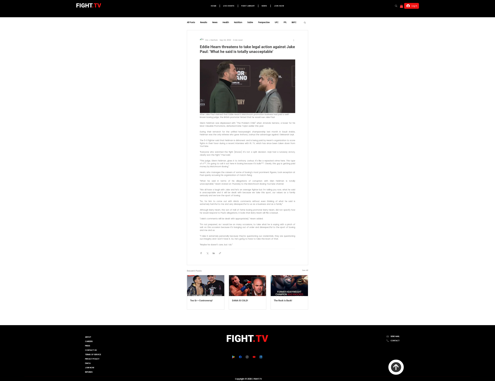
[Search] (396, 6)
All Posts (191, 22)
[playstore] (233, 357)
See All (305, 270)
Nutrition (238, 22)
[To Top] (396, 367)
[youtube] (254, 357)
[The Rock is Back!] (289, 285)
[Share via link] (220, 253)
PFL (285, 22)
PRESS (87, 345)
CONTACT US (91, 350)
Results (203, 22)
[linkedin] (261, 357)
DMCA (88, 363)
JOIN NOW (89, 367)
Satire (250, 22)
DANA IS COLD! (240, 300)
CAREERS (89, 341)
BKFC (294, 22)
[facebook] (240, 357)
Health (226, 22)
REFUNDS (89, 372)
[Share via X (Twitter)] (207, 253)
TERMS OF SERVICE (93, 354)
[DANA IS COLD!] (247, 285)
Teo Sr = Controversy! (201, 300)
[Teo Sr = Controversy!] (205, 285)
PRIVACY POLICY (92, 359)
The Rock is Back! (283, 300)
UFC (277, 22)
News (214, 22)
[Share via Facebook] (201, 253)
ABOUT (88, 337)
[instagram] (247, 357)
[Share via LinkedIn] (213, 253)
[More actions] (293, 40)
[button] (401, 6)
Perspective (264, 22)
